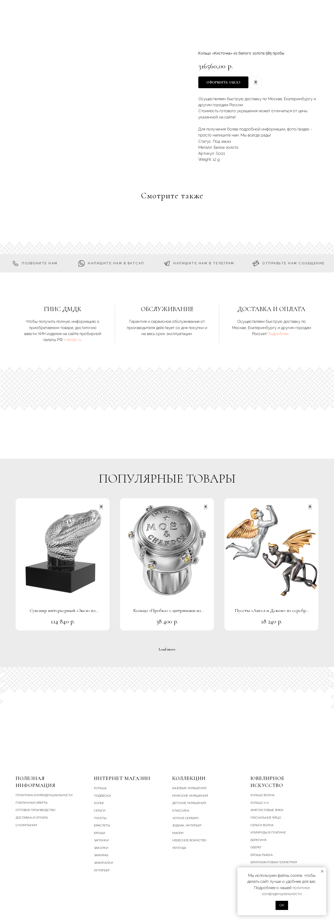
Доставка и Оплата (32, 817)
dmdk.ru (74, 339)
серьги (99, 810)
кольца (100, 788)
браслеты (102, 825)
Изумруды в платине (268, 832)
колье (99, 803)
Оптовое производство (35, 810)
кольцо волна (262, 795)
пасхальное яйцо (265, 817)
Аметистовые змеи (266, 810)
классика (180, 810)
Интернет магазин (122, 778)
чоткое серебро (185, 818)
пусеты (100, 818)
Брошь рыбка (261, 855)
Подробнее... (279, 333)
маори (177, 833)
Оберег (256, 847)
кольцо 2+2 (259, 803)
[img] (311, 31)
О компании (26, 825)
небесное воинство (189, 840)
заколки (101, 848)
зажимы (101, 855)
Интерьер (102, 870)
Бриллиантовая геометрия (273, 862)
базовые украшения (189, 788)
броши (99, 833)
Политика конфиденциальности (44, 795)
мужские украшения (190, 795)
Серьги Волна (261, 825)
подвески (102, 795)
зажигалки (103, 863)
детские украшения (189, 803)
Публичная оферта (31, 803)
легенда (179, 848)
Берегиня (258, 840)
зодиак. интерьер (186, 825)
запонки (101, 840)
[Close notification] (322, 871)
